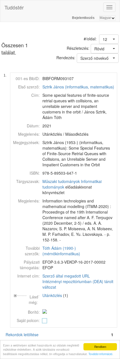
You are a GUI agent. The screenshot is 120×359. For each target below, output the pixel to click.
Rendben (100, 347)
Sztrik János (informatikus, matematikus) (78, 87)
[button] (109, 39)
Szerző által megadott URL (66, 276)
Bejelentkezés (83, 18)
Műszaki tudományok (61, 181)
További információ (100, 354)
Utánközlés (52, 295)
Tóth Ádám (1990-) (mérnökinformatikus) (61, 250)
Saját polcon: (28, 320)
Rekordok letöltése (22, 334)
